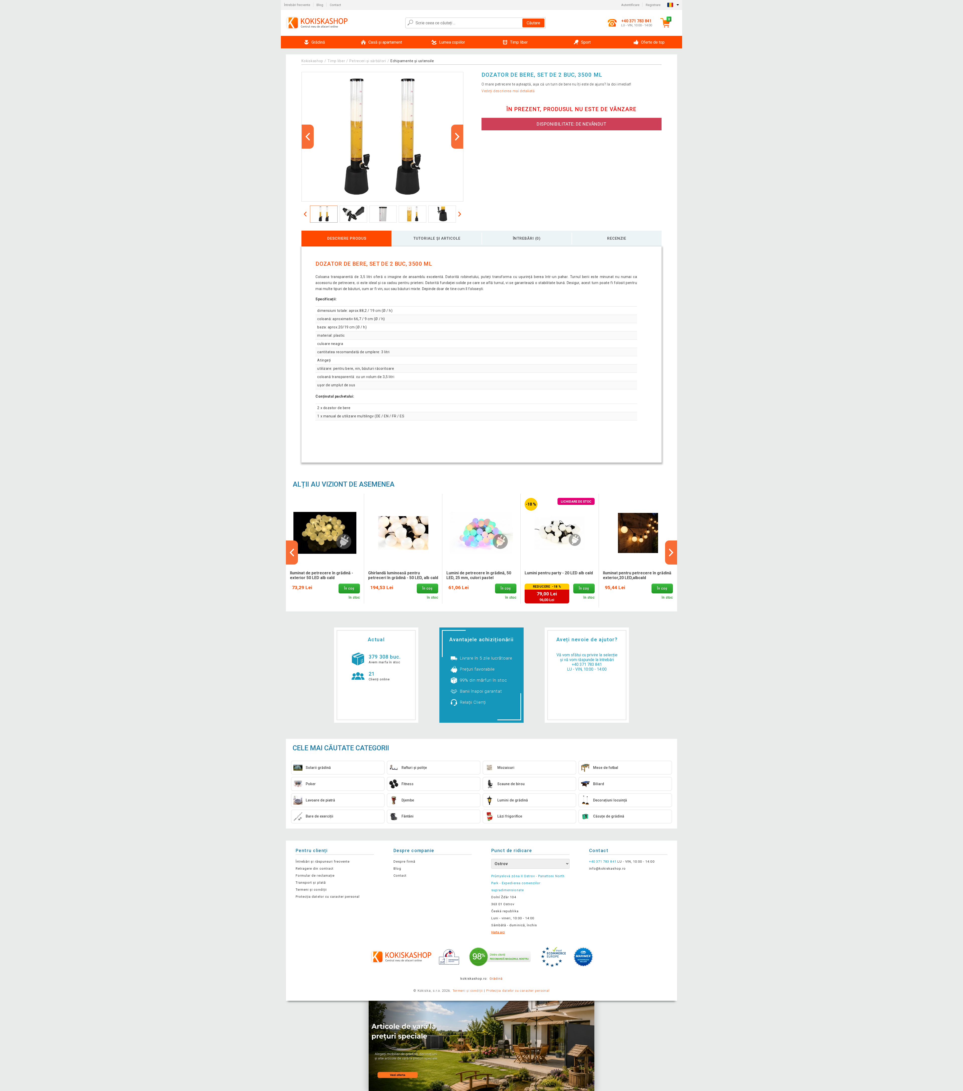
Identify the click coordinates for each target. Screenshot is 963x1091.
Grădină (496, 978)
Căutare (533, 23)
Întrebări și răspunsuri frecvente (323, 861)
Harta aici (498, 932)
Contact (335, 5)
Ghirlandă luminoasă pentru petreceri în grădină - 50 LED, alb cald (403, 575)
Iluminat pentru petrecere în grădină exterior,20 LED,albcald (637, 575)
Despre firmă (404, 861)
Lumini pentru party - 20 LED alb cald (559, 573)
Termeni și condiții (311, 889)
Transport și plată (311, 882)
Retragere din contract (315, 868)
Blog (319, 5)
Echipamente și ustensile (412, 61)
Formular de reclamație (315, 875)
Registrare (653, 5)
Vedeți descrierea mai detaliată (508, 91)
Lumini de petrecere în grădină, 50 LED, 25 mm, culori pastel (478, 575)
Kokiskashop (312, 61)
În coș (349, 588)
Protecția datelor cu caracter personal (328, 896)
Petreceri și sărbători (367, 61)
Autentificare (630, 5)
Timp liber (336, 61)
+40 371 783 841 (587, 664)
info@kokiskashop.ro (607, 868)
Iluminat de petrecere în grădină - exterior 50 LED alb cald (321, 575)
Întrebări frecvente (297, 5)
